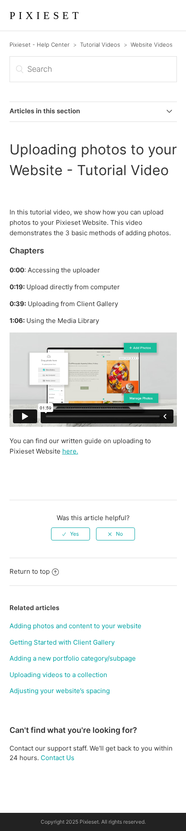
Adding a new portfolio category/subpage (73, 658)
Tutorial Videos (100, 44)
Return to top (30, 571)
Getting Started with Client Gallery (62, 642)
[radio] (70, 533)
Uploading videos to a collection (58, 675)
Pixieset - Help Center (40, 44)
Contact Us (57, 758)
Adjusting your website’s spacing (60, 691)
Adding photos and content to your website (75, 626)
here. (70, 451)
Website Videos (152, 44)
